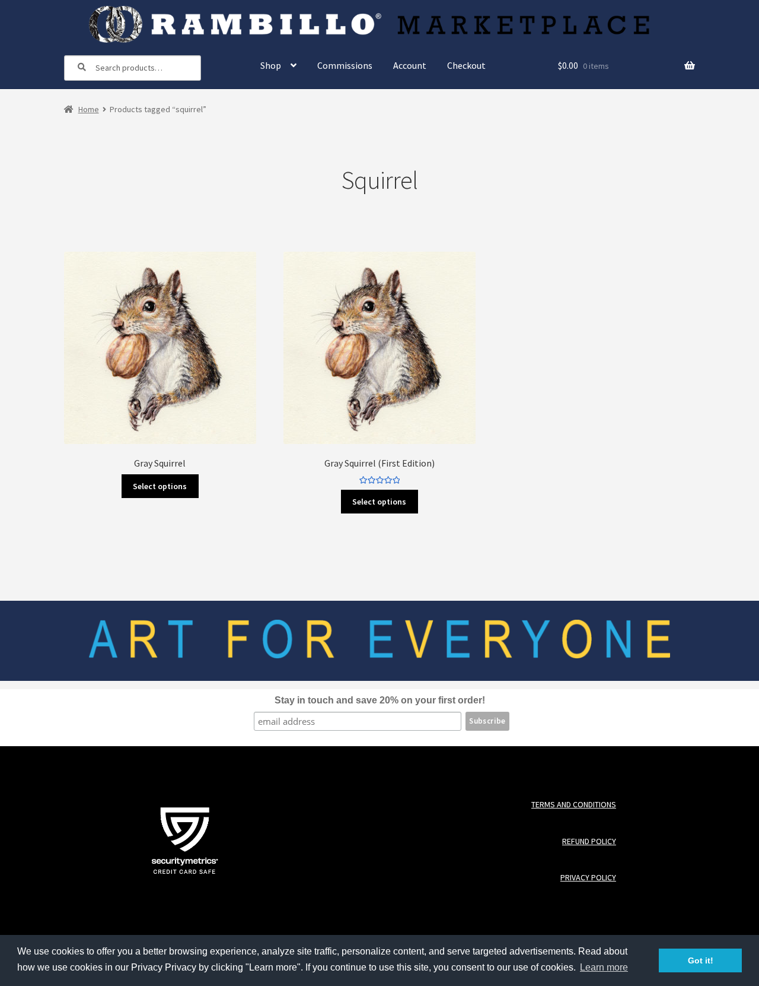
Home (88, 109)
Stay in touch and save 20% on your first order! (380, 700)
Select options (160, 486)
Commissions (344, 65)
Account (409, 65)
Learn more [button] (604, 967)
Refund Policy (589, 841)
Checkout (466, 65)
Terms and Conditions (573, 805)
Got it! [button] (700, 960)
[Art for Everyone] (379, 24)
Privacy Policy (588, 878)
